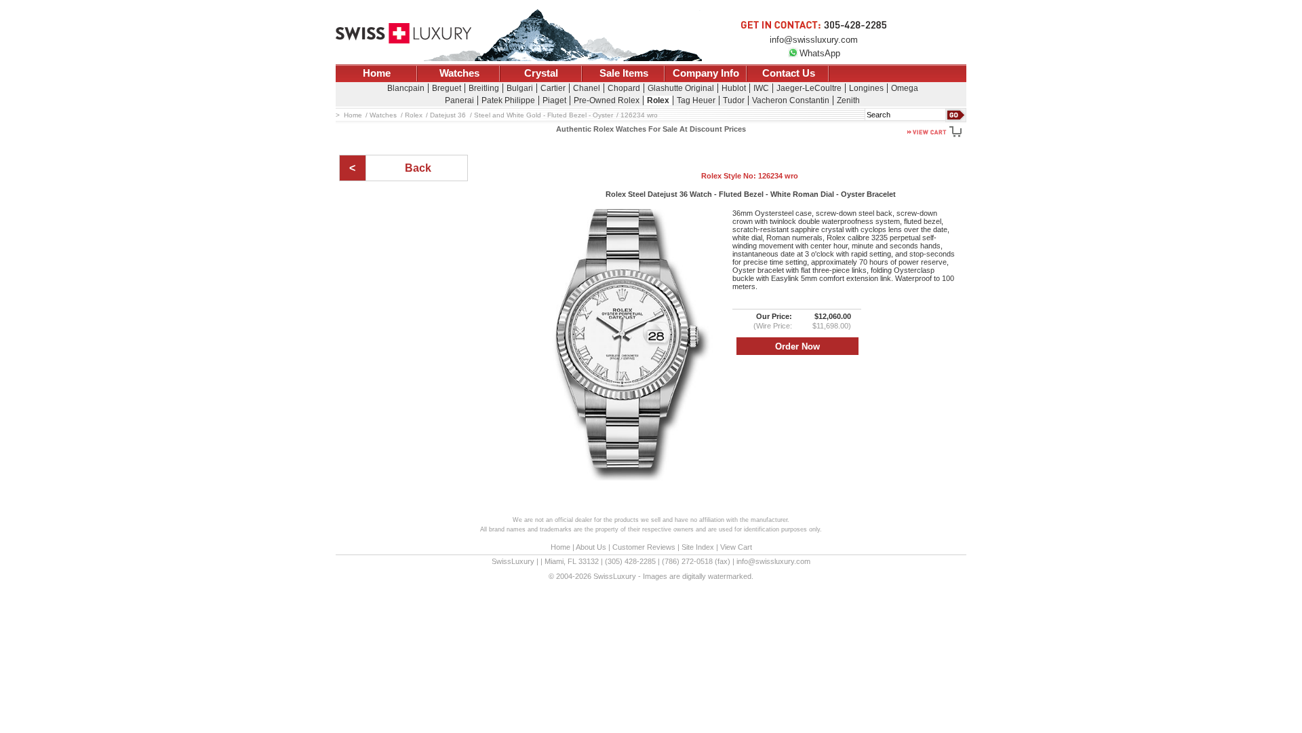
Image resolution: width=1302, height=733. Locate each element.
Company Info (706, 73)
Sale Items (623, 73)
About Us (591, 547)
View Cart (736, 547)
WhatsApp (820, 53)
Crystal (541, 73)
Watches (459, 73)
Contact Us (788, 73)
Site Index (698, 547)
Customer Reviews (643, 547)
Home (377, 73)
